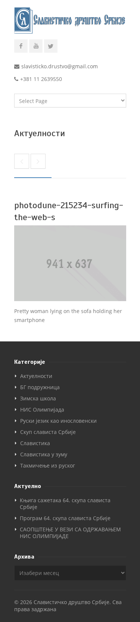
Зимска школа (38, 398)
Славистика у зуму (43, 454)
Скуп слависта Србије (48, 431)
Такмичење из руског (47, 465)
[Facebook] (21, 46)
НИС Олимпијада (42, 409)
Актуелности (36, 375)
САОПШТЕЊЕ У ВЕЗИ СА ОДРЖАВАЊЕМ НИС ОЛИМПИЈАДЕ (70, 533)
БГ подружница (40, 387)
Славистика (35, 443)
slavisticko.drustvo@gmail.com (59, 66)
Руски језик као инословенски (58, 420)
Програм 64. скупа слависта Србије (65, 518)
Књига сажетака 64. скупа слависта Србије (65, 503)
